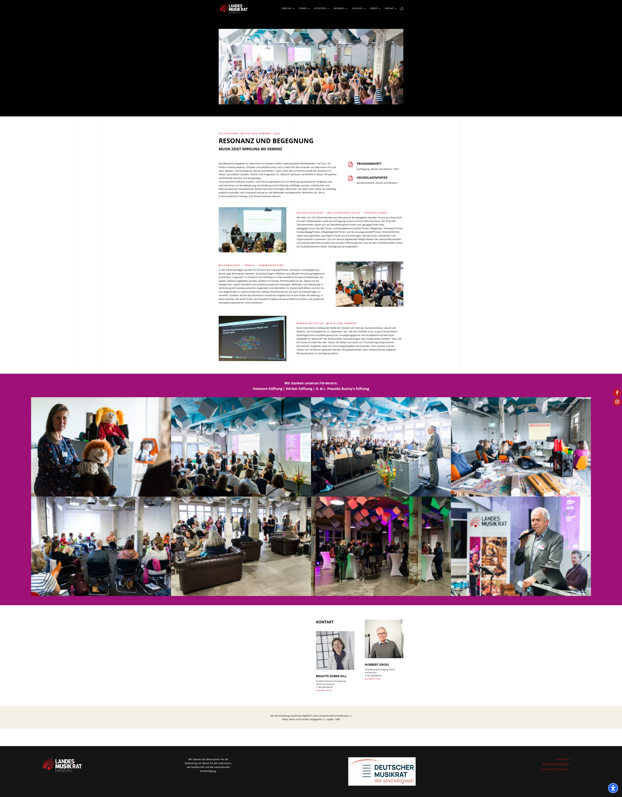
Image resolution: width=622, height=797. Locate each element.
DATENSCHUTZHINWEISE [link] (555, 764)
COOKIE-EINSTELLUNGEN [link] (555, 769)
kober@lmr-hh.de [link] (324, 690)
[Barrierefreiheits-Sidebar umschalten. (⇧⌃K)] (613, 788)
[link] (233, 8)
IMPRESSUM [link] (562, 759)
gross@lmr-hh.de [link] (372, 678)
